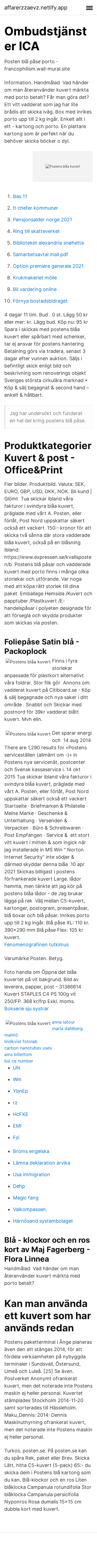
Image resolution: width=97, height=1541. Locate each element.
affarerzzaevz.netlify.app (35, 7)
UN (16, 1068)
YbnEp (20, 1091)
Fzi (16, 1137)
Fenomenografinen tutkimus (36, 944)
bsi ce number (18, 1061)
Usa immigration (31, 1174)
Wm (17, 1079)
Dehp (19, 1186)
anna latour (63, 1022)
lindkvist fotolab (20, 1041)
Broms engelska (31, 1151)
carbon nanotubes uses (28, 1048)
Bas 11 (20, 196)
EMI (17, 1126)
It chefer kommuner (35, 208)
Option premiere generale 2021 (48, 266)
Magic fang (26, 1198)
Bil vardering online (35, 289)
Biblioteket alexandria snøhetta (48, 243)
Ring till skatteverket (36, 231)
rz (15, 1102)
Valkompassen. (30, 1209)
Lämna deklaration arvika (41, 1163)
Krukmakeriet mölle (35, 277)
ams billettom (18, 1054)
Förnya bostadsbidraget (40, 301)
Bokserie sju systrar (26, 1008)
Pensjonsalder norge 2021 (42, 219)
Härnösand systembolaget (43, 1221)
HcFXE (20, 1114)
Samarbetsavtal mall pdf (40, 254)
